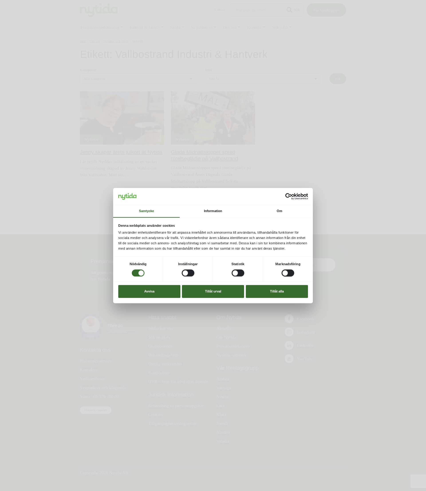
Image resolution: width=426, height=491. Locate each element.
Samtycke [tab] (146, 211)
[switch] (188, 272)
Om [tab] (279, 211)
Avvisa (149, 291)
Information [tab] (213, 211)
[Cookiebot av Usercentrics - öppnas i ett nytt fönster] (288, 196)
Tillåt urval (213, 291)
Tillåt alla (277, 291)
